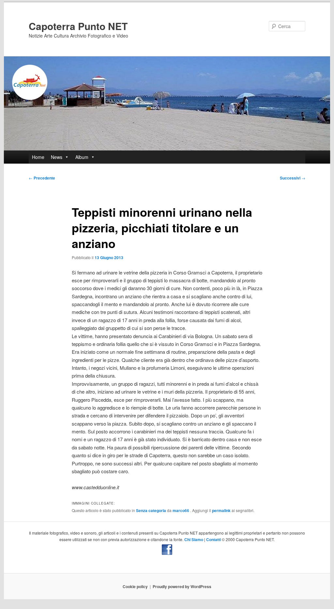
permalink (221, 510)
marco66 (181, 510)
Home (38, 157)
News (56, 157)
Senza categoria (151, 510)
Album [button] (81, 157)
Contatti (213, 539)
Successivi (292, 178)
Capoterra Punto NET (78, 26)
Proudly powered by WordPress (182, 586)
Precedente (42, 178)
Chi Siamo (193, 539)
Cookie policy (135, 586)
